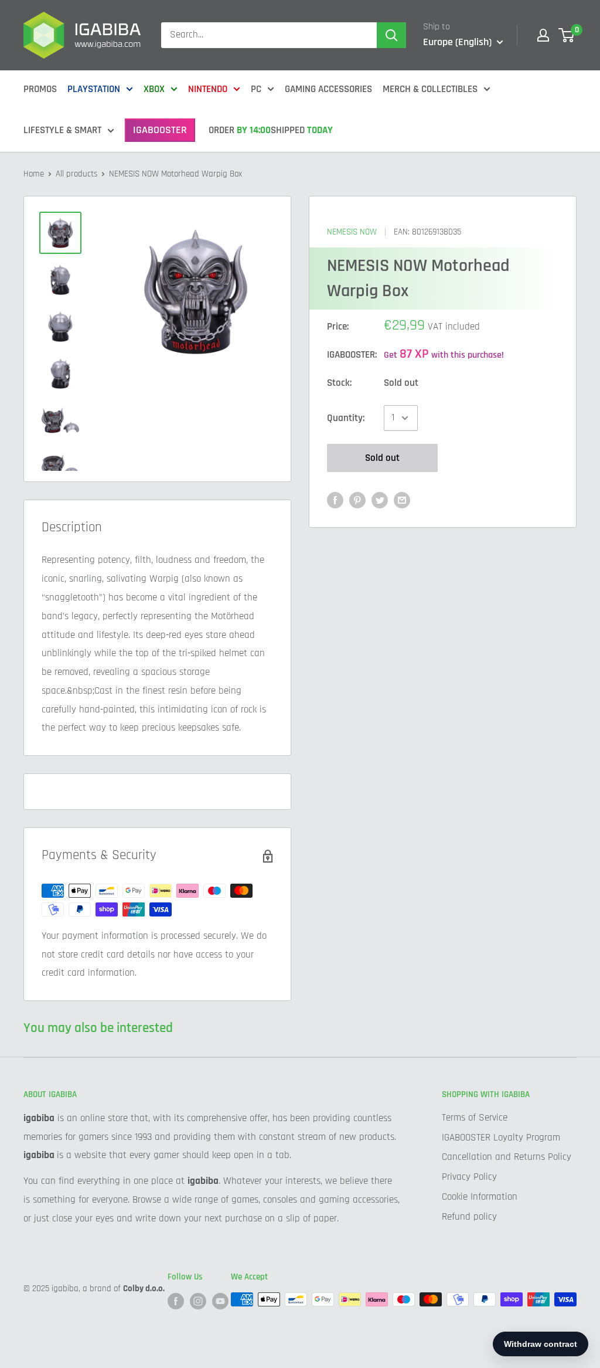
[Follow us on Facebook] (176, 1300)
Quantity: (345, 418)
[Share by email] (402, 500)
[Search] (391, 35)
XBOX (154, 89)
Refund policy (469, 1216)
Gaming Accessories (328, 89)
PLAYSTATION (93, 89)
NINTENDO (207, 89)
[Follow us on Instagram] (198, 1300)
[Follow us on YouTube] (220, 1300)
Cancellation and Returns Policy (506, 1156)
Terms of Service (474, 1117)
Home (33, 173)
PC (256, 89)
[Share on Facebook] (335, 500)
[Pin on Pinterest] (357, 500)
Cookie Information (479, 1196)
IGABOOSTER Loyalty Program (501, 1137)
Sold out (382, 458)
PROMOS (40, 89)
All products (76, 173)
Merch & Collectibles (430, 89)
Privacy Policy (469, 1176)
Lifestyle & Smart (62, 130)
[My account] (543, 35)
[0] (567, 35)
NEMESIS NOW (352, 231)
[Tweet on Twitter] (379, 500)
